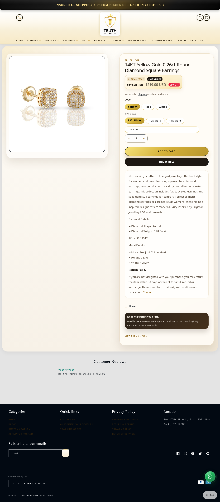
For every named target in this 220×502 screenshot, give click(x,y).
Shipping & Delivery (125, 420)
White (163, 106)
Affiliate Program (21, 434)
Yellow (132, 106)
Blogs (13, 424)
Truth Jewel (25, 495)
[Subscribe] (65, 453)
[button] (19, 17)
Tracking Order (71, 429)
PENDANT (50, 41)
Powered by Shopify (44, 495)
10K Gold (155, 120)
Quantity (134, 129)
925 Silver (135, 120)
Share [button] (132, 306)
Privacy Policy (122, 429)
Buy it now (166, 162)
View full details (136, 336)
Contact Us (67, 420)
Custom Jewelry (19, 429)
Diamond (32, 41)
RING (84, 41)
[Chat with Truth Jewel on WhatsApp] (210, 476)
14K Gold (175, 120)
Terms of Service (123, 434)
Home (12, 420)
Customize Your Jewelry (76, 424)
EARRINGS (69, 41)
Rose (148, 106)
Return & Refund (123, 424)
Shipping (142, 94)
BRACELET (100, 41)
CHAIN (117, 41)
